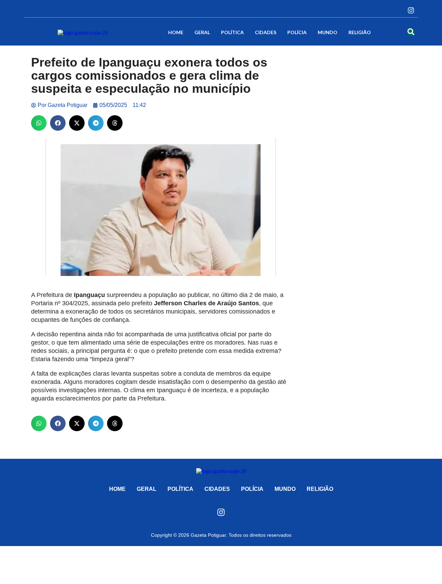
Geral (202, 32)
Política (232, 32)
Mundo (327, 32)
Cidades (265, 32)
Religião (359, 32)
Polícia (297, 32)
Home (175, 32)
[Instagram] (411, 10)
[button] (39, 123)
